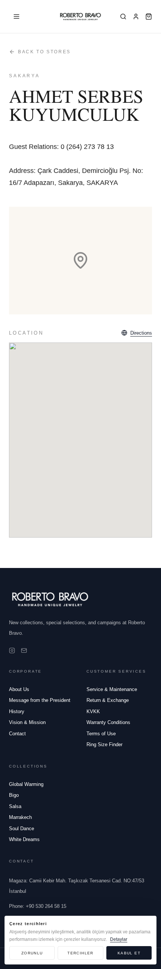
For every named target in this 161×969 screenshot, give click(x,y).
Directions (141, 333)
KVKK (93, 711)
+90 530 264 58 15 (37, 906)
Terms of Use (101, 733)
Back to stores (44, 51)
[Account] (136, 16)
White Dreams (24, 839)
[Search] (123, 16)
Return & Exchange (107, 700)
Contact (17, 733)
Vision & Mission (27, 722)
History (16, 711)
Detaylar (118, 939)
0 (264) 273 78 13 (87, 146)
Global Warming (26, 784)
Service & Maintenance (111, 689)
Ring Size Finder (104, 744)
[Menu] (16, 16)
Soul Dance (21, 828)
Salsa (15, 806)
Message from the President (39, 700)
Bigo (14, 795)
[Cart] (148, 16)
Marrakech (20, 817)
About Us (19, 689)
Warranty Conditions (108, 722)
